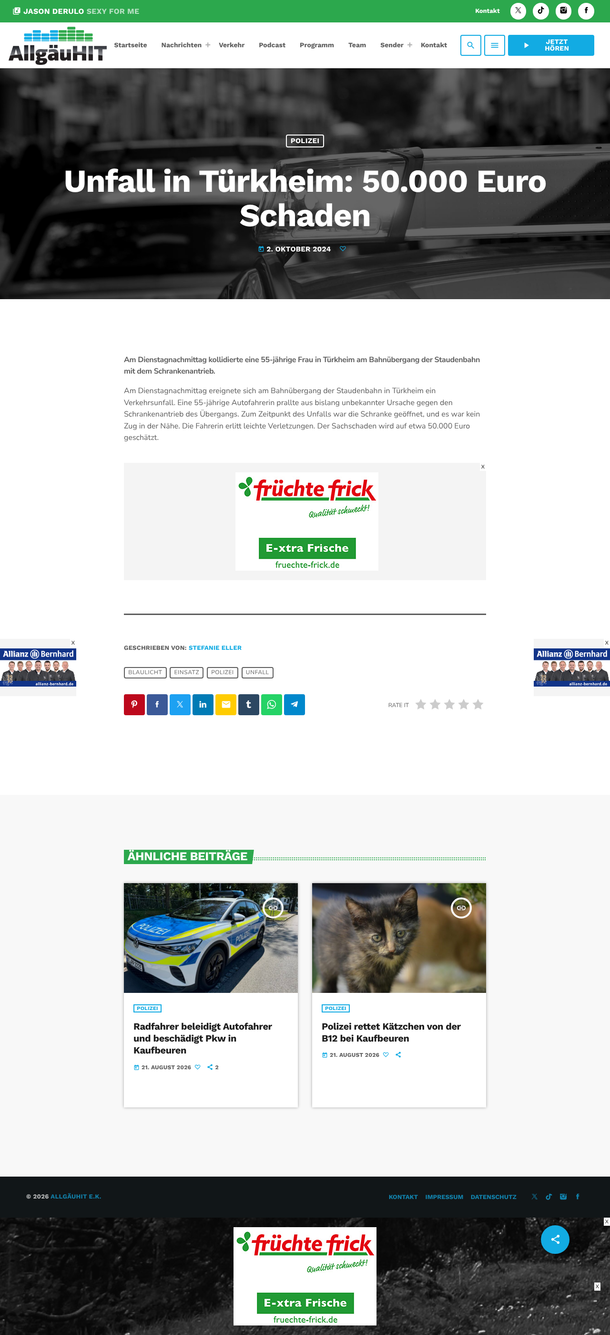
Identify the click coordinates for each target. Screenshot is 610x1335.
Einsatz (186, 673)
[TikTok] (541, 11)
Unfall (257, 673)
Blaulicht (145, 673)
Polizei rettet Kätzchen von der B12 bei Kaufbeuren (391, 1032)
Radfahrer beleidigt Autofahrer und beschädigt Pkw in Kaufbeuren (202, 1038)
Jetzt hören (545, 45)
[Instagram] (564, 11)
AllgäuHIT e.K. (76, 1196)
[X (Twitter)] (518, 11)
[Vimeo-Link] (58, 45)
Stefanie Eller (215, 648)
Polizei (305, 140)
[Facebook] (586, 11)
